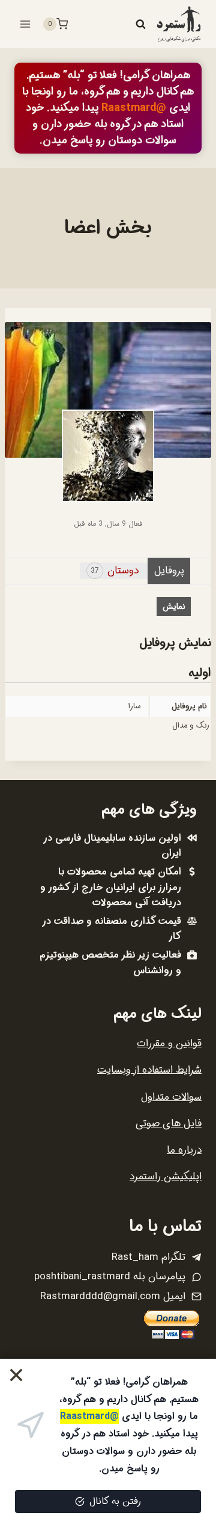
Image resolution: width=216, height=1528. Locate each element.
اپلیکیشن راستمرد (166, 1176)
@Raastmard (133, 107)
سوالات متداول (171, 1097)
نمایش (174, 606)
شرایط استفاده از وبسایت (149, 1070)
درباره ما (184, 1150)
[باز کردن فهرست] (25, 23)
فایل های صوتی (169, 1123)
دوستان (115, 571)
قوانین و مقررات (169, 1043)
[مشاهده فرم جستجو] (140, 24)
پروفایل (169, 571)
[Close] (16, 1375)
